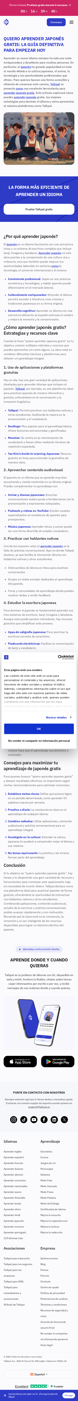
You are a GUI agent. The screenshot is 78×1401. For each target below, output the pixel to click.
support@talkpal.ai (39, 1107)
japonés (26, 67)
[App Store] (20, 1061)
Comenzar (56, 22)
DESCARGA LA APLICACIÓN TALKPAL (41, 949)
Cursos (44, 1157)
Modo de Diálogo (49, 1203)
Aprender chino (12, 1209)
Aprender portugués (15, 1232)
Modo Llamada (48, 1186)
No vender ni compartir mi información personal (39, 740)
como (19, 88)
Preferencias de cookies (54, 1298)
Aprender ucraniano (15, 1180)
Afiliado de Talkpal (14, 1304)
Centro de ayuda (49, 1287)
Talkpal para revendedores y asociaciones (12, 1293)
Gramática (46, 1151)
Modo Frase (47, 1192)
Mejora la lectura (49, 1226)
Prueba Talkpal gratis (38, 209)
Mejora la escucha (50, 1215)
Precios (44, 1275)
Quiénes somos (49, 1258)
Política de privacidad (52, 1293)
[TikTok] (23, 1119)
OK (39, 728)
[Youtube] (34, 1119)
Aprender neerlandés (15, 1186)
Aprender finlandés (14, 1197)
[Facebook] (44, 1119)
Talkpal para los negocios (18, 1264)
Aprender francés (13, 1163)
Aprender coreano (14, 1226)
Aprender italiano (13, 1168)
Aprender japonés (49, 253)
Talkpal (55, 84)
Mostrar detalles (56, 717)
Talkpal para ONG (13, 1281)
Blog (43, 1264)
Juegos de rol (48, 1163)
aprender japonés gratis (19, 93)
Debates (45, 1174)
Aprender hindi (12, 1215)
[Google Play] (57, 1061)
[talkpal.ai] (6, 22)
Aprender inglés (13, 1151)
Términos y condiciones (53, 1304)
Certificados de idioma (53, 1209)
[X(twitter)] (64, 1119)
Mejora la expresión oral (53, 1220)
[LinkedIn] (54, 1119)
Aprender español (14, 1157)
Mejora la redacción (51, 1232)
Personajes (46, 1168)
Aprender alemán (13, 1174)
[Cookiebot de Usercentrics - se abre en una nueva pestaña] (58, 657)
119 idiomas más (13, 1238)
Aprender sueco (12, 1192)
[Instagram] (13, 1119)
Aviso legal (46, 1345)
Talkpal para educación (17, 1258)
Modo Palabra (48, 1197)
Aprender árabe (12, 1203)
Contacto (45, 1281)
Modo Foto (46, 1180)
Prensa (44, 1270)
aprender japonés (25, 97)
